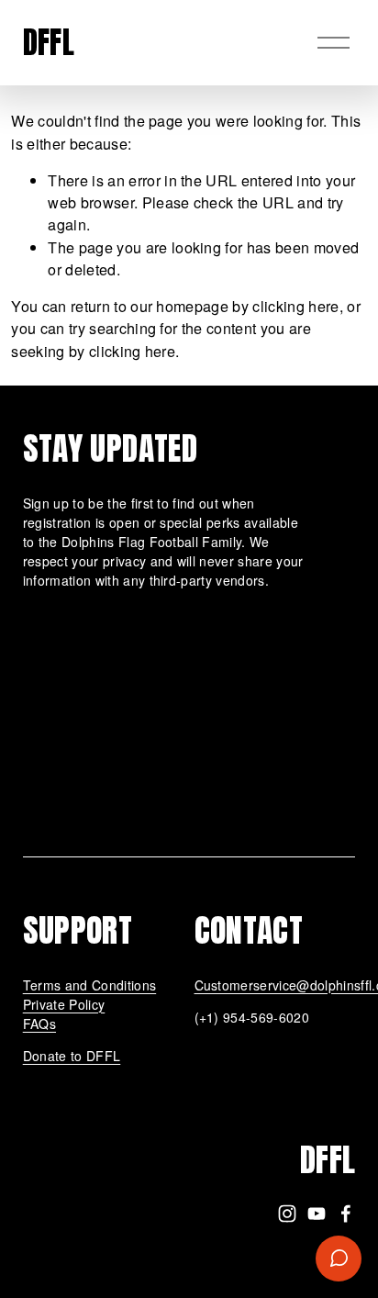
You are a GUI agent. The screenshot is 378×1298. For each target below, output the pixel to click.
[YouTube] (316, 1213)
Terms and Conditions (89, 985)
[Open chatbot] (338, 1258)
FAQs (39, 1023)
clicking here (295, 306)
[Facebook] (346, 1213)
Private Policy (64, 1004)
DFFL (48, 42)
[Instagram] (287, 1213)
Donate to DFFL (72, 1055)
